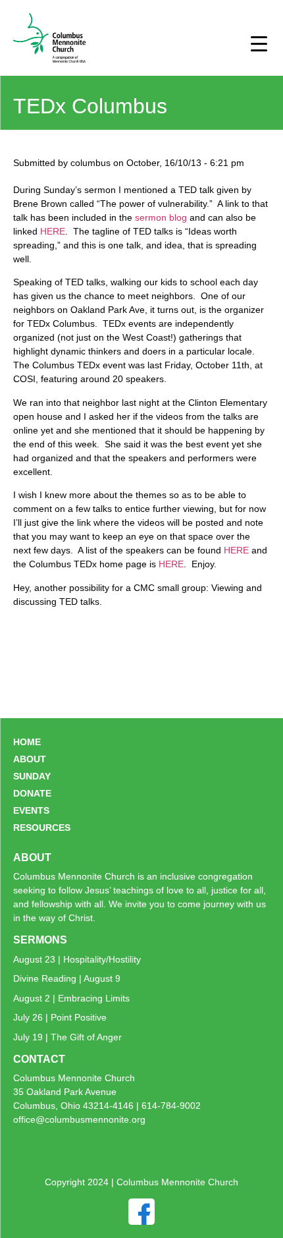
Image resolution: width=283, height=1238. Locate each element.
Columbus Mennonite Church (74, 1078)
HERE (52, 231)
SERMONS (40, 939)
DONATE (32, 793)
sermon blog (162, 217)
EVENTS (31, 810)
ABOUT (29, 759)
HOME (27, 742)
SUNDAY (32, 776)
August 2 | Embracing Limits (71, 998)
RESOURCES (41, 827)
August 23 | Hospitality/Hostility (77, 959)
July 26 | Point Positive (60, 1017)
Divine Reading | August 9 (66, 978)
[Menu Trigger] (259, 43)
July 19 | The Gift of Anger (67, 1037)
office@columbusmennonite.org (79, 1119)
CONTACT (39, 1059)
